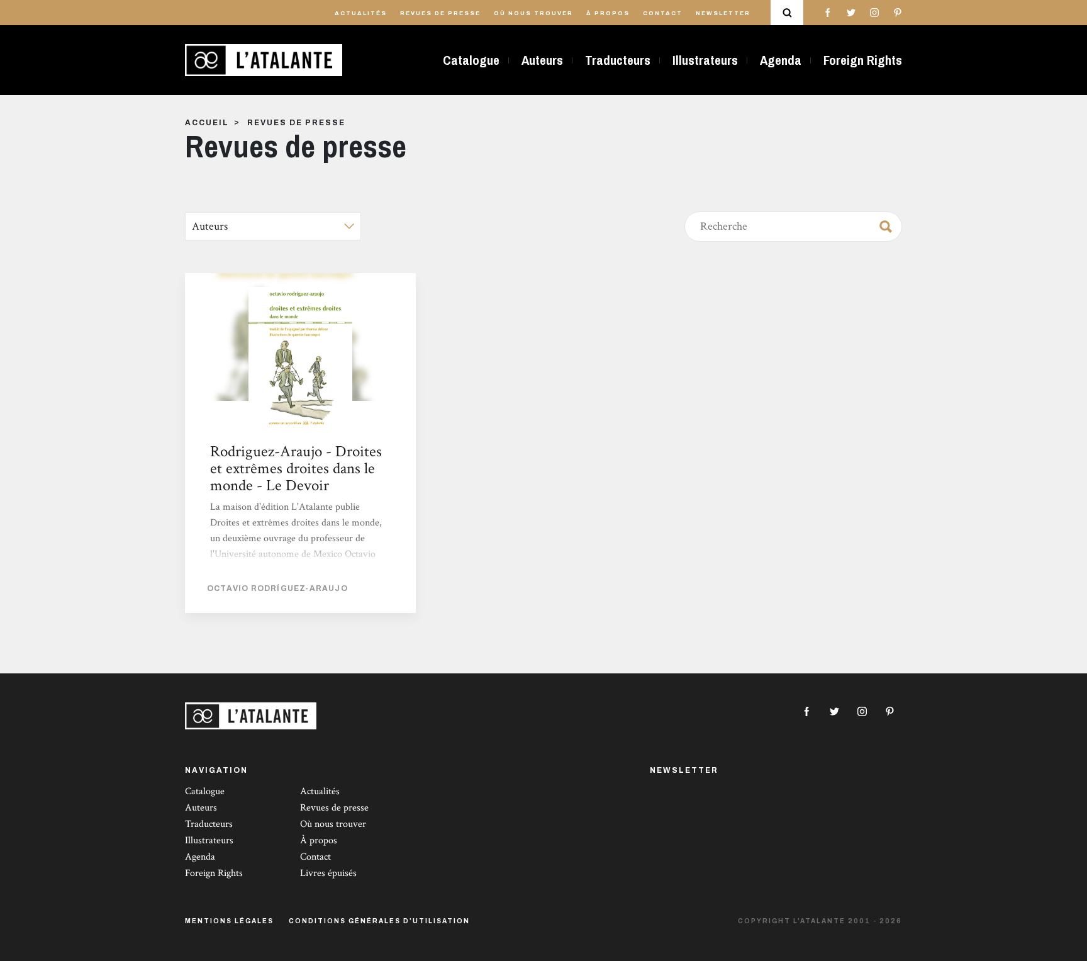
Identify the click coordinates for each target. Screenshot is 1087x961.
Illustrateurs (705, 60)
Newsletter (723, 13)
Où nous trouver (533, 13)
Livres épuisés (328, 873)
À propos (608, 13)
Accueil (207, 122)
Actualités (361, 13)
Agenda (780, 60)
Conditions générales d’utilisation (379, 921)
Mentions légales (229, 921)
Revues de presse (440, 13)
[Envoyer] (882, 224)
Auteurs (542, 60)
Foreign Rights (862, 60)
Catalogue (471, 60)
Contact (663, 13)
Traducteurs (617, 60)
